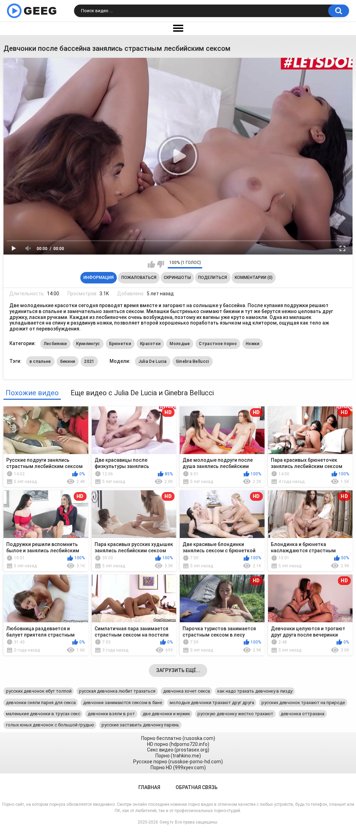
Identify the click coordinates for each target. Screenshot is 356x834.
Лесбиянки (55, 343)
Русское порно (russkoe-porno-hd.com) (178, 761)
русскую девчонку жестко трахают (235, 713)
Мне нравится (151, 264)
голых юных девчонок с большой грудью (50, 724)
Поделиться (212, 277)
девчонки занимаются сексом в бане (122, 702)
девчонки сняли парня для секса (41, 702)
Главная (149, 787)
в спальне (40, 361)
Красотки (150, 343)
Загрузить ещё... (178, 670)
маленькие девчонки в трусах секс (43, 713)
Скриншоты (177, 277)
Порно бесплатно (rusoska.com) (178, 738)
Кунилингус (88, 343)
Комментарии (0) (254, 277)
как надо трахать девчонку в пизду (254, 691)
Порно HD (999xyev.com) (178, 767)
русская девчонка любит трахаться (117, 691)
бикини (67, 361)
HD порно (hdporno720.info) (178, 744)
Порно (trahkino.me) (178, 755)
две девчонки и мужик (166, 713)
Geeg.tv (166, 822)
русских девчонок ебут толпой (39, 691)
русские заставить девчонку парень (140, 724)
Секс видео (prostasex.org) (178, 750)
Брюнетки (120, 343)
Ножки (253, 343)
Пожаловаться (138, 277)
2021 (89, 361)
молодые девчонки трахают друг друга (212, 702)
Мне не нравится (160, 264)
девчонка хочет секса (186, 691)
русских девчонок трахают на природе (303, 702)
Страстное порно (218, 343)
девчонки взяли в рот (111, 713)
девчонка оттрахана (302, 713)
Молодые (180, 343)
